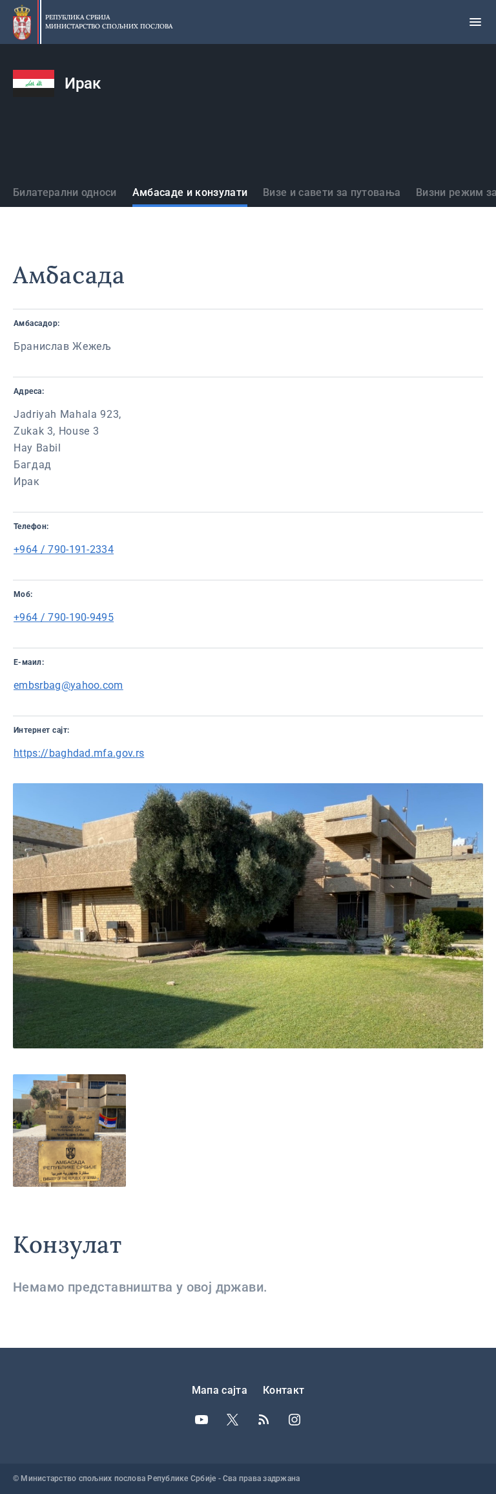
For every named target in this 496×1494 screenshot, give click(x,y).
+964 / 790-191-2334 (64, 549)
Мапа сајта (219, 1390)
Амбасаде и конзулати (189, 192)
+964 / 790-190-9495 (64, 617)
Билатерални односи (65, 192)
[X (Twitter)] (232, 1419)
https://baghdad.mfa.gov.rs (79, 753)
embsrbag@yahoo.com (68, 685)
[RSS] (263, 1419)
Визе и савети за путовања (331, 192)
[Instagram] (294, 1419)
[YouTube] (201, 1419)
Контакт (283, 1390)
